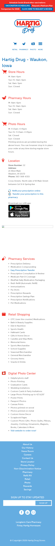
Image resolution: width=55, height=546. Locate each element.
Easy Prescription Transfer (23, 270)
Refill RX (27, 475)
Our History (27, 447)
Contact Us (27, 458)
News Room (27, 451)
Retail (15, 49)
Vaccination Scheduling (18, 6)
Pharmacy (23, 49)
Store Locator (27, 461)
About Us (27, 444)
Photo (33, 49)
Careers (27, 454)
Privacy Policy (27, 465)
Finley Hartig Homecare (28, 525)
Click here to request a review (37, 9)
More (40, 49)
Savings (27, 489)
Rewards (27, 486)
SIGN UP (43, 503)
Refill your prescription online (26, 191)
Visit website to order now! (23, 430)
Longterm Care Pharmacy (28, 522)
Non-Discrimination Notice (27, 468)
